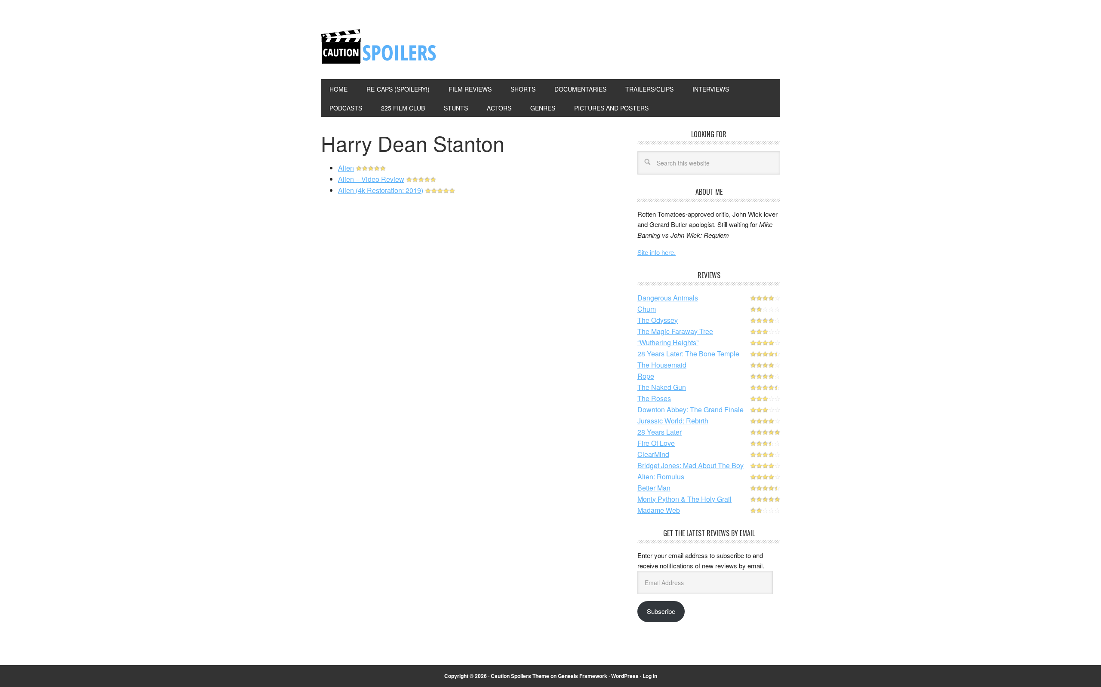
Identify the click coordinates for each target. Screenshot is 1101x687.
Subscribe (661, 611)
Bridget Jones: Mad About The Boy (690, 465)
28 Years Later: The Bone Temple (688, 354)
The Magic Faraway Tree (675, 331)
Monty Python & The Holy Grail (684, 499)
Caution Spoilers (379, 46)
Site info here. (656, 252)
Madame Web (658, 510)
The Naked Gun (661, 387)
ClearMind (653, 454)
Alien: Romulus (660, 477)
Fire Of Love (656, 443)
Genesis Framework (582, 676)
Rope (645, 376)
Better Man (653, 488)
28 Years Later (659, 432)
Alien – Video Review (371, 179)
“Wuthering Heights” (667, 342)
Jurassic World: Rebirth (672, 421)
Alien (346, 168)
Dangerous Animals (667, 298)
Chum (646, 309)
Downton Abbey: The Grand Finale (690, 409)
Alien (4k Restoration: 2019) (380, 190)
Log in (650, 676)
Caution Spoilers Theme (520, 676)
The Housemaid (661, 365)
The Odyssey (657, 320)
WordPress (625, 676)
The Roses (654, 398)
